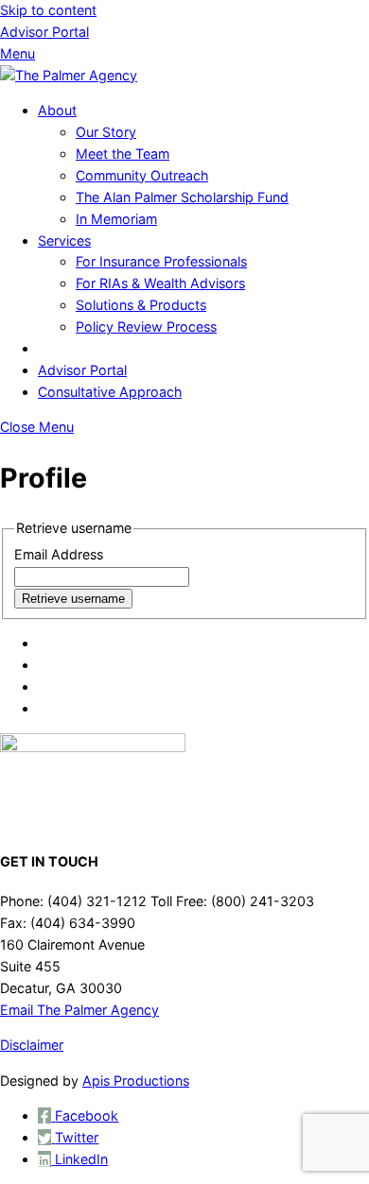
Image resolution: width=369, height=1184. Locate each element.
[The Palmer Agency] (68, 75)
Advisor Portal (44, 32)
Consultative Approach (110, 392)
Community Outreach (142, 175)
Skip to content (48, 10)
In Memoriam (116, 219)
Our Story (106, 132)
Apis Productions (135, 1080)
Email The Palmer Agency (79, 1010)
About (57, 110)
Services (64, 240)
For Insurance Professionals (161, 261)
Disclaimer (31, 1045)
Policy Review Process (146, 326)
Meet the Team (122, 154)
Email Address (58, 554)
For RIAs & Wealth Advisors (160, 283)
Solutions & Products (141, 305)
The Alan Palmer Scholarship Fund (182, 197)
